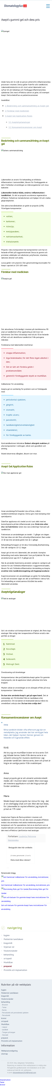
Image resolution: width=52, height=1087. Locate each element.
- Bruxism (4, 1005)
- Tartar (4, 1007)
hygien (7, 935)
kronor (3, 1018)
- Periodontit (5, 1015)
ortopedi (8, 958)
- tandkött (4, 1030)
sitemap (4, 1054)
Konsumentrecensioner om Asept (25, 127)
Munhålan (8, 962)
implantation (5, 1080)
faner (2, 1082)
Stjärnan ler (9, 946)
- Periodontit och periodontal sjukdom (14, 1013)
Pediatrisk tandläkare (13, 939)
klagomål (8, 943)
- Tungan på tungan (8, 1032)
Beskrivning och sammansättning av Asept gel (27, 105)
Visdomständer (10, 950)
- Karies (4, 1010)
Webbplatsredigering (9, 1051)
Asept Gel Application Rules (18, 116)
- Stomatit (4, 1035)
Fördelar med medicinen (17, 110)
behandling (9, 954)
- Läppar (4, 1027)
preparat (8, 966)
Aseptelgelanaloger (19, 122)
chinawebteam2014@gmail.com (24, 1072)
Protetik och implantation (15, 970)
